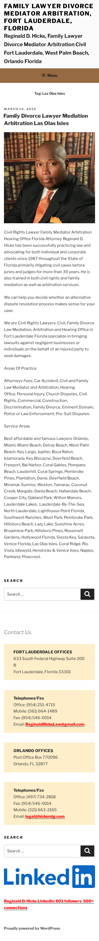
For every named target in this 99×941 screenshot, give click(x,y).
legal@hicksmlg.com (45, 816)
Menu (52, 75)
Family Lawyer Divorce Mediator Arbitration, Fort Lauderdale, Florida (49, 17)
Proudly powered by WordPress (32, 928)
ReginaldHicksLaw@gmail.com (54, 724)
